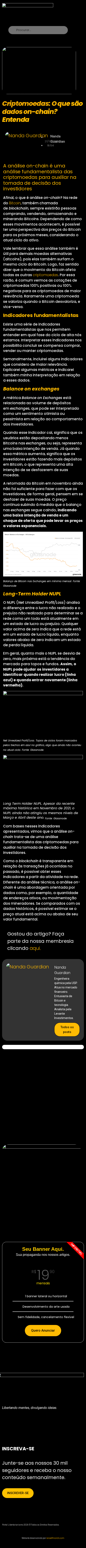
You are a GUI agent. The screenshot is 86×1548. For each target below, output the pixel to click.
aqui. (35, 948)
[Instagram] (29, 1423)
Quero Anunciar (43, 1330)
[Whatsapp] (42, 1423)
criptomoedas (45, 274)
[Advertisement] (43, 1096)
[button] (64, 9)
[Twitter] (16, 1423)
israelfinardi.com (55, 1538)
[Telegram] (55, 1423)
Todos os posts (67, 1029)
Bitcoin (15, 203)
